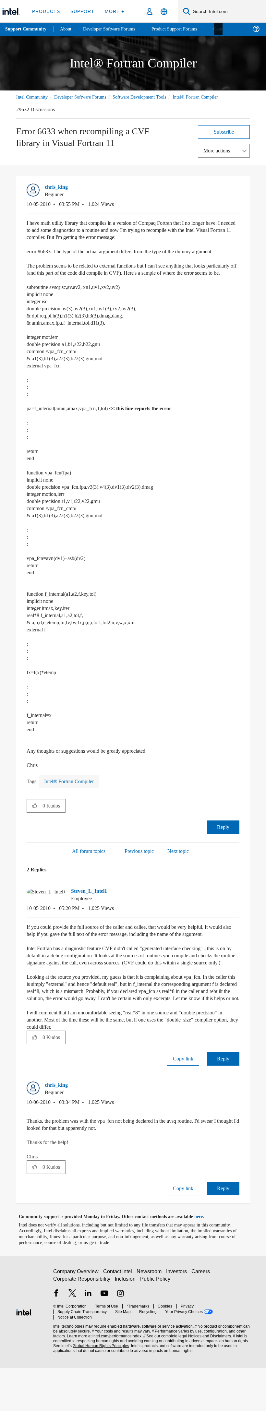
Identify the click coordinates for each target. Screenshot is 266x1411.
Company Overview (76, 1317)
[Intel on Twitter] (72, 1339)
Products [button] (46, 11)
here (204, 1259)
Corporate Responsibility (82, 1324)
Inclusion (125, 1324)
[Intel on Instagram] (120, 1339)
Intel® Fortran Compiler (39, 104)
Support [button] (81, 11)
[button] (237, 196)
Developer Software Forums (85, 96)
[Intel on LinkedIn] (88, 1339)
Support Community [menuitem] (26, 29)
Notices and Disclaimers (208, 1376)
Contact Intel (118, 1317)
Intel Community (33, 96)
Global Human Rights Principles (99, 1386)
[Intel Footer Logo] (24, 1354)
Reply (223, 848)
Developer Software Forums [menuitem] (113, 29)
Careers (202, 1317)
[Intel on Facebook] (56, 1339)
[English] (164, 11)
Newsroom (150, 1317)
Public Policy (155, 1324)
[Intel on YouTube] (104, 1339)
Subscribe (224, 139)
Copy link (183, 1101)
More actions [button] (218, 157)
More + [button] (112, 11)
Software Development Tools (150, 96)
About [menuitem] (67, 29)
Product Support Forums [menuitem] (183, 29)
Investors (177, 1317)
